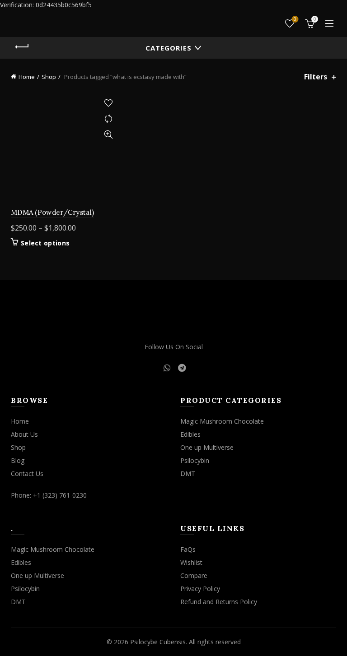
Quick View (108, 135)
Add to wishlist (108, 103)
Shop (49, 77)
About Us (24, 434)
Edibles (190, 434)
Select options (45, 243)
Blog (17, 460)
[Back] (22, 47)
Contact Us (27, 473)
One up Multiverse (207, 447)
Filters (315, 77)
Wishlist (295, 19)
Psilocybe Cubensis (158, 642)
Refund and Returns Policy (218, 601)
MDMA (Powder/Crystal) (52, 212)
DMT (187, 473)
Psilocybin (194, 460)
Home (27, 77)
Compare (108, 119)
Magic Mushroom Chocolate (222, 421)
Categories (168, 47)
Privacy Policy (200, 588)
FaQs (188, 549)
